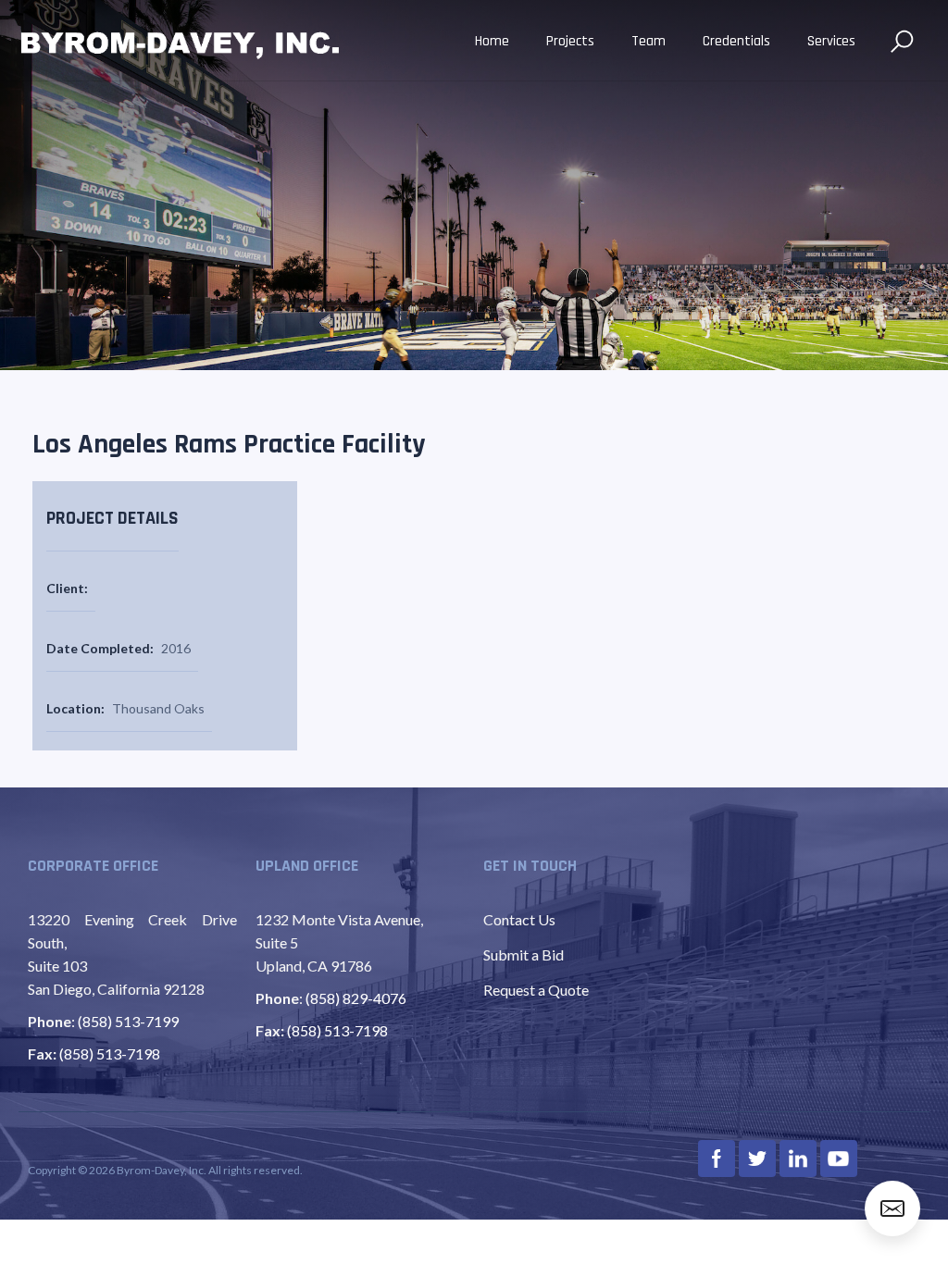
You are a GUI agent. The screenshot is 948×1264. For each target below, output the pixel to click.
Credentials (736, 41)
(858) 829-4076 (356, 998)
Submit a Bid (523, 954)
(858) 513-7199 (128, 1021)
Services (831, 41)
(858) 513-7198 (109, 1053)
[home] (181, 43)
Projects (570, 41)
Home (492, 41)
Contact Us (519, 919)
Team (648, 41)
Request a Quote (536, 989)
